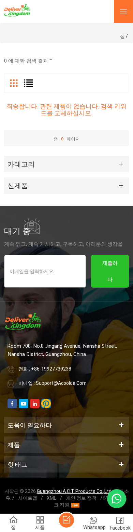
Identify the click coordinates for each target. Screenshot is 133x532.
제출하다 (110, 271)
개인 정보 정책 (81, 498)
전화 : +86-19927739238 (44, 369)
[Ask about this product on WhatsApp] (116, 498)
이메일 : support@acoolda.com (52, 383)
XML (51, 498)
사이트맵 (27, 498)
